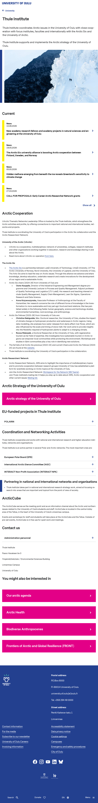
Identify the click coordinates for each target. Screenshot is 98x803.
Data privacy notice (60, 731)
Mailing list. (33, 378)
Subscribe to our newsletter (16, 736)
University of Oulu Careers (15, 741)
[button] (90, 797)
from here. (49, 256)
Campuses (56, 741)
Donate (38, 797)
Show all (87, 205)
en (66, 799)
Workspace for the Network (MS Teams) (61, 372)
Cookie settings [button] (59, 736)
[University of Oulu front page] (22, 2)
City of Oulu (57, 751)
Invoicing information (12, 746)
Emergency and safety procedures (68, 746)
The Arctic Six (15, 268)
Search (11, 797)
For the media (9, 731)
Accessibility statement (63, 726)
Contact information (12, 726)
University (10, 10)
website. (31, 348)
